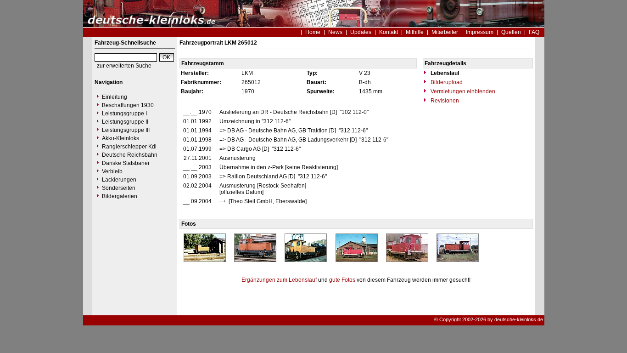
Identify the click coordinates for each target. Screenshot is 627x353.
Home (312, 32)
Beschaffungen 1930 (128, 105)
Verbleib (112, 171)
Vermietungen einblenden (462, 91)
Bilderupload (446, 82)
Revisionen (444, 100)
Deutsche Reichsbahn (129, 155)
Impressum (479, 32)
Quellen (511, 32)
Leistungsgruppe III (126, 130)
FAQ (534, 32)
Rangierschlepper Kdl (129, 146)
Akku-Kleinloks (120, 138)
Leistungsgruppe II (125, 122)
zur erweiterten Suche (124, 66)
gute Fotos (342, 280)
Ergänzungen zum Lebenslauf (279, 280)
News (335, 32)
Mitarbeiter (444, 32)
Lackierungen (119, 179)
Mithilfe (415, 32)
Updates (360, 32)
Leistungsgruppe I (124, 113)
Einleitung (114, 97)
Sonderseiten (118, 188)
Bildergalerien (119, 196)
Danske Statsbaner (126, 163)
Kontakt (388, 32)
